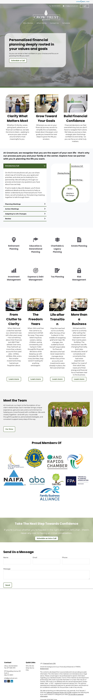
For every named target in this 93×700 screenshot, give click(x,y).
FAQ (27, 670)
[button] (28, 23)
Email (35, 557)
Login (84, 6)
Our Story (9, 429)
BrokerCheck (44, 669)
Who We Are (30, 666)
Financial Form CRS (49, 663)
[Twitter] (8, 681)
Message (6, 569)
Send (7, 585)
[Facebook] (5, 681)
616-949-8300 (56, 6)
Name (5, 557)
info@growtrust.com (71, 6)
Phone (64, 557)
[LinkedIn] (12, 681)
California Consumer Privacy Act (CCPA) (58, 692)
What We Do (30, 668)
